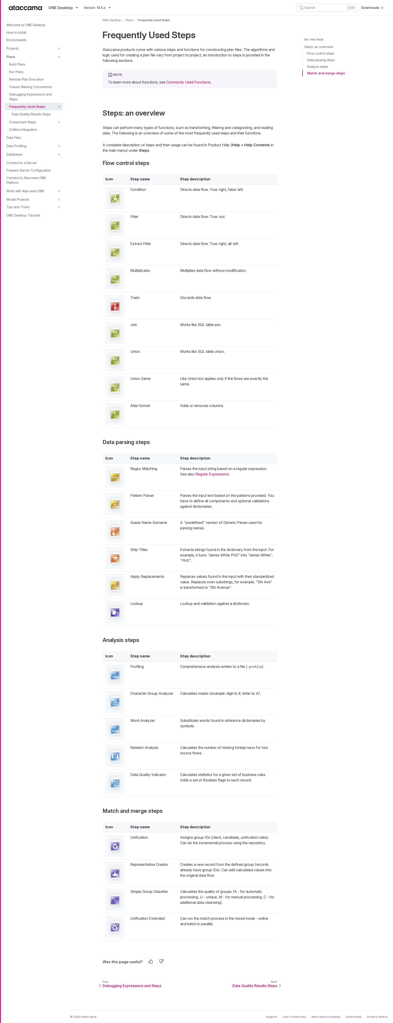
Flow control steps (321, 53)
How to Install (16, 32)
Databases (14, 154)
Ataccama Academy (325, 1016)
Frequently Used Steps (27, 107)
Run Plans (16, 72)
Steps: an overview (318, 47)
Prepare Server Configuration (28, 170)
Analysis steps (317, 66)
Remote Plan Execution (26, 79)
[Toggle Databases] (59, 154)
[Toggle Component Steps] (59, 122)
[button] (115, 198)
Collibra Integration (23, 129)
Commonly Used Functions (188, 82)
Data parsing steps (321, 60)
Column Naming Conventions (30, 87)
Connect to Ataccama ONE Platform (26, 180)
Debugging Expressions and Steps (30, 96)
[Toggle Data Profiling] (59, 146)
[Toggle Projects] (59, 48)
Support (271, 1016)
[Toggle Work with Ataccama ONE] (59, 191)
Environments (16, 40)
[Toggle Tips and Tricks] (59, 207)
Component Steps (22, 122)
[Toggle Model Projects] (59, 199)
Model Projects (17, 199)
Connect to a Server (21, 163)
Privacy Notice (377, 1016)
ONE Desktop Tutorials (23, 215)
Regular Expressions (212, 474)
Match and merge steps (326, 73)
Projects (12, 48)
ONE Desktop (112, 20)
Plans (10, 57)
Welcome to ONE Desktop (25, 25)
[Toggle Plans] (59, 57)
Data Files (13, 137)
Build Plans (17, 64)
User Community (294, 1016)
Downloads (370, 8)
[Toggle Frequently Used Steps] (59, 106)
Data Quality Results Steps (31, 114)
